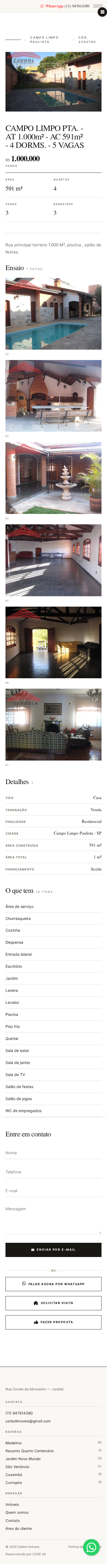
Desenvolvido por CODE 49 (25, 1554)
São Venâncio (53, 1466)
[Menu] (98, 6)
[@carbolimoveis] (102, 12)
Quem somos (17, 1512)
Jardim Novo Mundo (53, 1458)
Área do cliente (18, 1528)
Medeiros (53, 1442)
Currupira (53, 1482)
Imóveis (12, 1504)
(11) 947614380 (67, 6)
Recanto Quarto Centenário (53, 1450)
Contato (12, 1520)
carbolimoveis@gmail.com (28, 1421)
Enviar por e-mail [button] (56, 1250)
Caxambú (53, 1474)
